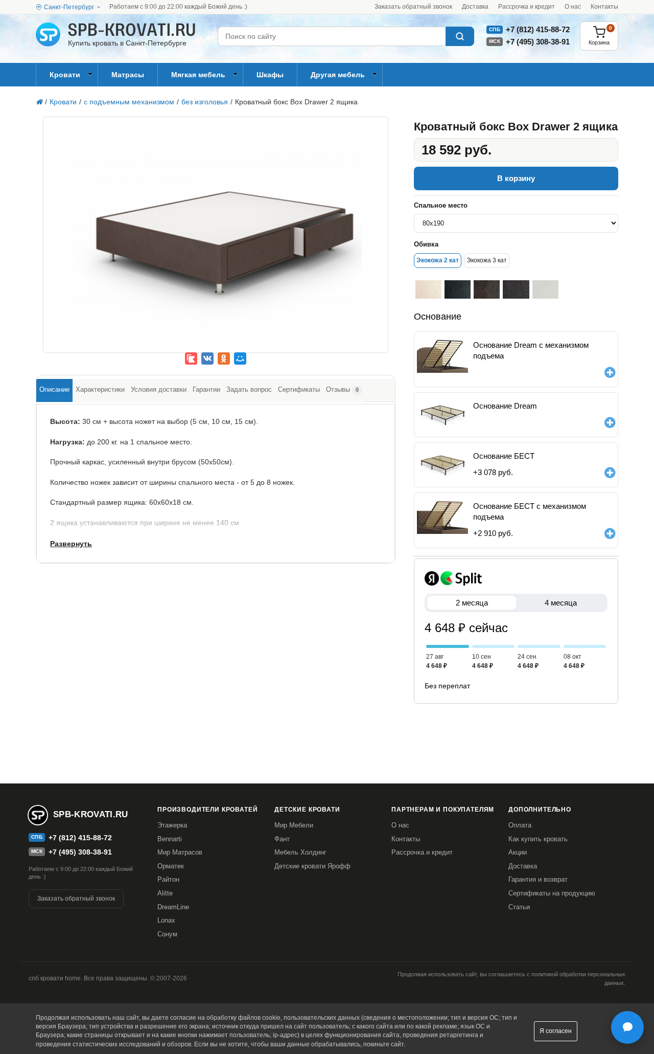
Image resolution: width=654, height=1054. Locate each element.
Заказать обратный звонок (413, 6)
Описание (54, 389)
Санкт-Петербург (69, 7)
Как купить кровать (538, 839)
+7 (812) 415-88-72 (538, 29)
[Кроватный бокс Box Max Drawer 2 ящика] (216, 242)
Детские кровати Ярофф (312, 866)
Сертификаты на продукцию (551, 893)
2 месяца (472, 602)
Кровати (65, 75)
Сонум (167, 934)
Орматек (170, 866)
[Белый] (545, 289)
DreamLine (173, 907)
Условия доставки (158, 389)
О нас (573, 6)
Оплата (519, 825)
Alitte (165, 893)
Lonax (166, 920)
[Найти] (460, 36)
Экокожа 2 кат (437, 260)
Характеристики (100, 389)
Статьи (519, 907)
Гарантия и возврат (538, 879)
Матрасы (127, 75)
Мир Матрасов (179, 852)
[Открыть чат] (627, 1027)
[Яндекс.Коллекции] (191, 358)
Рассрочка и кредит (526, 6)
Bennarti (169, 839)
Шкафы (270, 75)
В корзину (516, 178)
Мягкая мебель (198, 75)
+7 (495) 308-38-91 (538, 41)
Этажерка (172, 825)
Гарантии (206, 389)
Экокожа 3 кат (486, 260)
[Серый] (516, 289)
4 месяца (561, 602)
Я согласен (556, 1031)
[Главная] (39, 102)
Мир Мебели (293, 825)
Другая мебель (338, 75)
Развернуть (71, 544)
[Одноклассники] (224, 358)
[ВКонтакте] (207, 358)
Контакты (604, 6)
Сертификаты (299, 389)
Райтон (168, 879)
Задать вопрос (249, 389)
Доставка (475, 6)
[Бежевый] (428, 289)
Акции (517, 852)
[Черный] (458, 289)
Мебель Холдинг (300, 852)
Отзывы (342, 389)
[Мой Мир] (240, 358)
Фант (282, 839)
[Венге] (487, 289)
